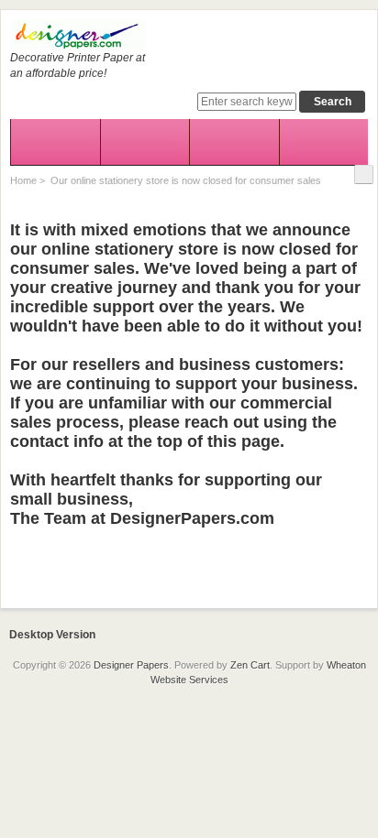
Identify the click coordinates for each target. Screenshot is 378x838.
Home (23, 180)
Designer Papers (131, 664)
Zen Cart (250, 664)
